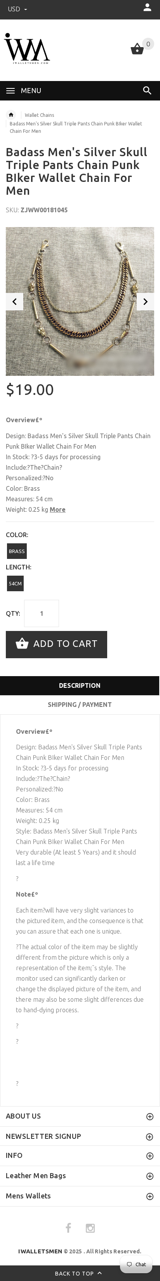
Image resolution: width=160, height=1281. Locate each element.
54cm (15, 583)
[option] (80, 301)
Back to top (75, 1273)
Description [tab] (80, 685)
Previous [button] (14, 301)
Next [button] (145, 301)
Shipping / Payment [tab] (80, 704)
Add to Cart (64, 643)
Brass (17, 551)
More (58, 509)
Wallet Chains (39, 115)
